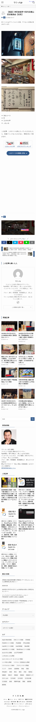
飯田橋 (29, 681)
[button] (4, 242)
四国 (27, 668)
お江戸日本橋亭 (18, 652)
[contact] (23, 696)
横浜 (20, 672)
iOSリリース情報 (18, 640)
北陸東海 (16, 668)
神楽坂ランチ (29, 675)
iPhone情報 (26, 643)
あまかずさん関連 (7, 652)
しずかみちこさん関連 (8, 656)
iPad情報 (18, 643)
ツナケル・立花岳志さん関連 (21, 662)
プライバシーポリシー (18, 704)
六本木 (10, 668)
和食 (22, 668)
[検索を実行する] (33, 419)
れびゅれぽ (7, 701)
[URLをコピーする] (32, 242)
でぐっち (18, 281)
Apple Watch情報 (7, 640)
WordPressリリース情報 (23, 649)
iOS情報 (28, 640)
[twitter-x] (15, 696)
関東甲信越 (17, 681)
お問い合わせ (21, 701)
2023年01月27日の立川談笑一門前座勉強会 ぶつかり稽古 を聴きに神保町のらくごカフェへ (17, 601)
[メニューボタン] (2, 2)
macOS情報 (19, 646)
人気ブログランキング (24, 146)
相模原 (4, 675)
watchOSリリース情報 (8, 649)
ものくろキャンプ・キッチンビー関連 (12, 659)
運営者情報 (29, 699)
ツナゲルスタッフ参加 (8, 665)
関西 (24, 681)
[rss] (20, 696)
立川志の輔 (28, 678)
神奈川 (10, 675)
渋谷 (25, 672)
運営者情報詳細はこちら (8, 468)
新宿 (10, 672)
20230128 (5, 585)
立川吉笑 (13, 678)
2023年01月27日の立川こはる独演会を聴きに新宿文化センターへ (18, 590)
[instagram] (18, 696)
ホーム (5, 699)
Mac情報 (27, 646)
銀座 (10, 681)
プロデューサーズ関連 (23, 665)
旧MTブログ (21, 699)
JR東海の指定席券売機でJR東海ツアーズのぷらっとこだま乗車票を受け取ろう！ (18, 581)
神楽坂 (16, 675)
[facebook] (13, 696)
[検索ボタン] (33, 2)
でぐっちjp (18, 2)
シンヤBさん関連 (6, 662)
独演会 (30, 672)
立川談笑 (4, 681)
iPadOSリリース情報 (8, 643)
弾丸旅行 (4, 672)
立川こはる (5, 678)
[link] (18, 302)
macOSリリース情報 (7, 646)
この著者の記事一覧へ (18, 307)
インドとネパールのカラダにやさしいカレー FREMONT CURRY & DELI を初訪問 (15, 596)
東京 (15, 672)
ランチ (4, 668)
